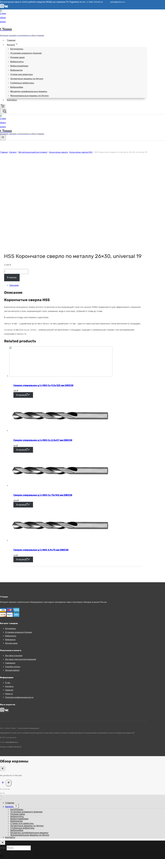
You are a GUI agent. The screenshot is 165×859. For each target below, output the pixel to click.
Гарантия (9, 690)
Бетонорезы (16, 49)
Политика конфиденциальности (19, 697)
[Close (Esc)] (1, 789)
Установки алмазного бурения (26, 53)
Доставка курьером (13, 655)
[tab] (76, 285)
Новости (9, 694)
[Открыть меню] (3, 137)
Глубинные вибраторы (22, 83)
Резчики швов (17, 57)
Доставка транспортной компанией (20, 659)
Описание (14, 285)
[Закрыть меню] (0, 797)
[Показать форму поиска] (3, 111)
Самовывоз (10, 663)
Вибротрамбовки (19, 66)
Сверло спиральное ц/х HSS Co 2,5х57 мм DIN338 (42, 440)
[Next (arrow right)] (4, 793)
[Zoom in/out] (9, 789)
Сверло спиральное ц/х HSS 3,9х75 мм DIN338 (40, 549)
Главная (11, 40)
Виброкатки (16, 70)
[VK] (6, 7)
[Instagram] (2, 7)
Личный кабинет (12, 670)
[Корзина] (2, 106)
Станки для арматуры (21, 74)
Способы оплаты (12, 667)
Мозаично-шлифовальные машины (28, 91)
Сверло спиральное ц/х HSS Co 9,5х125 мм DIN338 (43, 385)
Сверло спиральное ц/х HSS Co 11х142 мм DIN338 (42, 495)
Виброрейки (16, 87)
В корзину (11, 277)
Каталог (9, 806)
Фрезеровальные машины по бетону (29, 95)
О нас (7, 683)
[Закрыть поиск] (2, 843)
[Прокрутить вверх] (3, 783)
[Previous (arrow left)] (1, 793)
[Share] (4, 789)
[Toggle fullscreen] (6, 789)
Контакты (12, 100)
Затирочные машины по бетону (26, 78)
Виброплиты (17, 61)
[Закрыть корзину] (2, 768)
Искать (3, 848)
